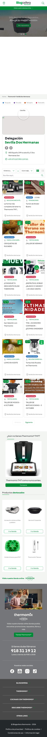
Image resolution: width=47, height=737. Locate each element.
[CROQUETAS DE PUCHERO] (12, 228)
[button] (43, 3)
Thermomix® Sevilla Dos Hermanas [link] (19, 96)
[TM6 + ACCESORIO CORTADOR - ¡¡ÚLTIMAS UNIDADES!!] (34, 307)
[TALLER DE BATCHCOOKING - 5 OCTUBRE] (34, 387)
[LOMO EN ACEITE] (12, 347)
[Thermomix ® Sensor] (34, 546)
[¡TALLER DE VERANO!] (34, 228)
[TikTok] (34, 671)
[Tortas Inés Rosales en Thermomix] (34, 347)
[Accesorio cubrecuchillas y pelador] (12, 509)
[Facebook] (12, 671)
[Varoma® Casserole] (34, 509)
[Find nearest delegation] (4, 3)
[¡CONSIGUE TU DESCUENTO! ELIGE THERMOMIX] (12, 268)
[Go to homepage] (23, 3)
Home (4, 96)
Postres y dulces (32, 356)
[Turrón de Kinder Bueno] (34, 188)
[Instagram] (27, 671)
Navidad (29, 197)
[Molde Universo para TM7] (12, 546)
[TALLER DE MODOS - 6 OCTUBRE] (12, 387)
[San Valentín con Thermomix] (12, 307)
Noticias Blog (9, 197)
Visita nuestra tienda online (22, 8)
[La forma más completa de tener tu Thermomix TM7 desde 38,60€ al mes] (12, 188)
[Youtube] (19, 671)
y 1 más (37, 197)
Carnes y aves (9, 237)
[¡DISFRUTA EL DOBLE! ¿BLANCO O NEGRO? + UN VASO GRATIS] (34, 268)
